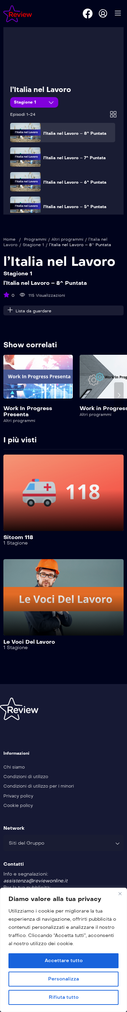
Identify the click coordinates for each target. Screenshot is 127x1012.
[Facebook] (88, 13)
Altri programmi (67, 239)
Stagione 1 (26, 102)
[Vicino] (120, 893)
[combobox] (63, 843)
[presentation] (8, 395)
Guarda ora (38, 380)
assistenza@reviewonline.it (35, 881)
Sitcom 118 (18, 537)
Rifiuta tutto (64, 997)
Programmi (35, 239)
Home (9, 239)
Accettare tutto (64, 960)
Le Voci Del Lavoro (29, 642)
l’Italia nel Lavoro (40, 89)
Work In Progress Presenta (27, 411)
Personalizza (63, 979)
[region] (63, 950)
